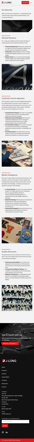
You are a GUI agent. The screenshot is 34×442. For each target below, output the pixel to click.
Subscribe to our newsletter (10, 418)
